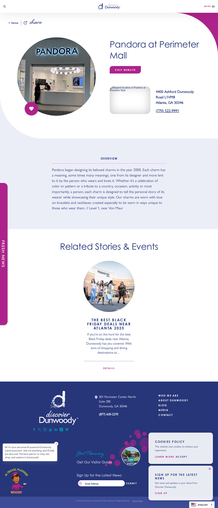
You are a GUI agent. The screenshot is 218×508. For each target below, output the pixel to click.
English (203, 504)
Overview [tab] (109, 158)
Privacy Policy (137, 500)
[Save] (31, 109)
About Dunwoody (173, 400)
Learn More (164, 457)
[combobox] (202, 504)
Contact (165, 415)
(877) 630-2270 (108, 414)
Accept (181, 457)
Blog (162, 405)
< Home (13, 22)
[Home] (109, 6)
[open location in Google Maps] (130, 100)
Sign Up (161, 493)
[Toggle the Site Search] (4, 6)
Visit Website (125, 69)
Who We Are (168, 395)
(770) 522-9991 (167, 110)
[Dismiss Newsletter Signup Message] (209, 468)
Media (163, 410)
